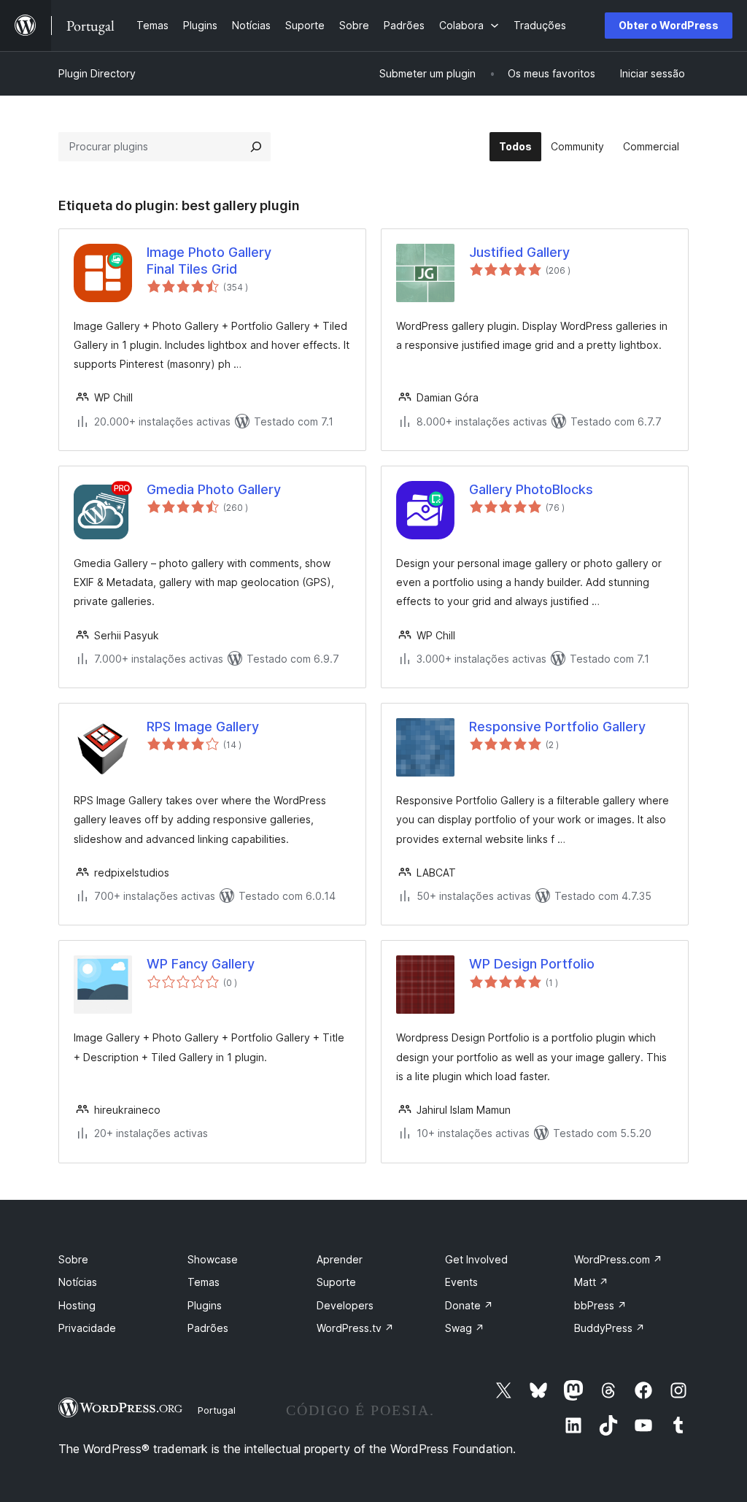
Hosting (77, 1305)
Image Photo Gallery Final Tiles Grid (209, 260)
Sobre (73, 1259)
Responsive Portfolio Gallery (557, 726)
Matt (591, 1282)
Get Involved (476, 1259)
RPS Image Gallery (203, 726)
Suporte (336, 1282)
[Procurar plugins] (256, 146)
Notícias (77, 1282)
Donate (469, 1305)
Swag (464, 1328)
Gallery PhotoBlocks (531, 489)
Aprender (340, 1259)
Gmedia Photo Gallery (214, 489)
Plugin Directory (97, 73)
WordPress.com (618, 1259)
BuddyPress (609, 1328)
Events (461, 1282)
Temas (203, 1282)
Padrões (207, 1328)
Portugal (217, 1410)
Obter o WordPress (669, 25)
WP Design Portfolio (532, 963)
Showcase (212, 1259)
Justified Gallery (519, 252)
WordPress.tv (355, 1328)
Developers (345, 1305)
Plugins (204, 1305)
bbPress (600, 1305)
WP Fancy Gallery (201, 963)
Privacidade (87, 1328)
